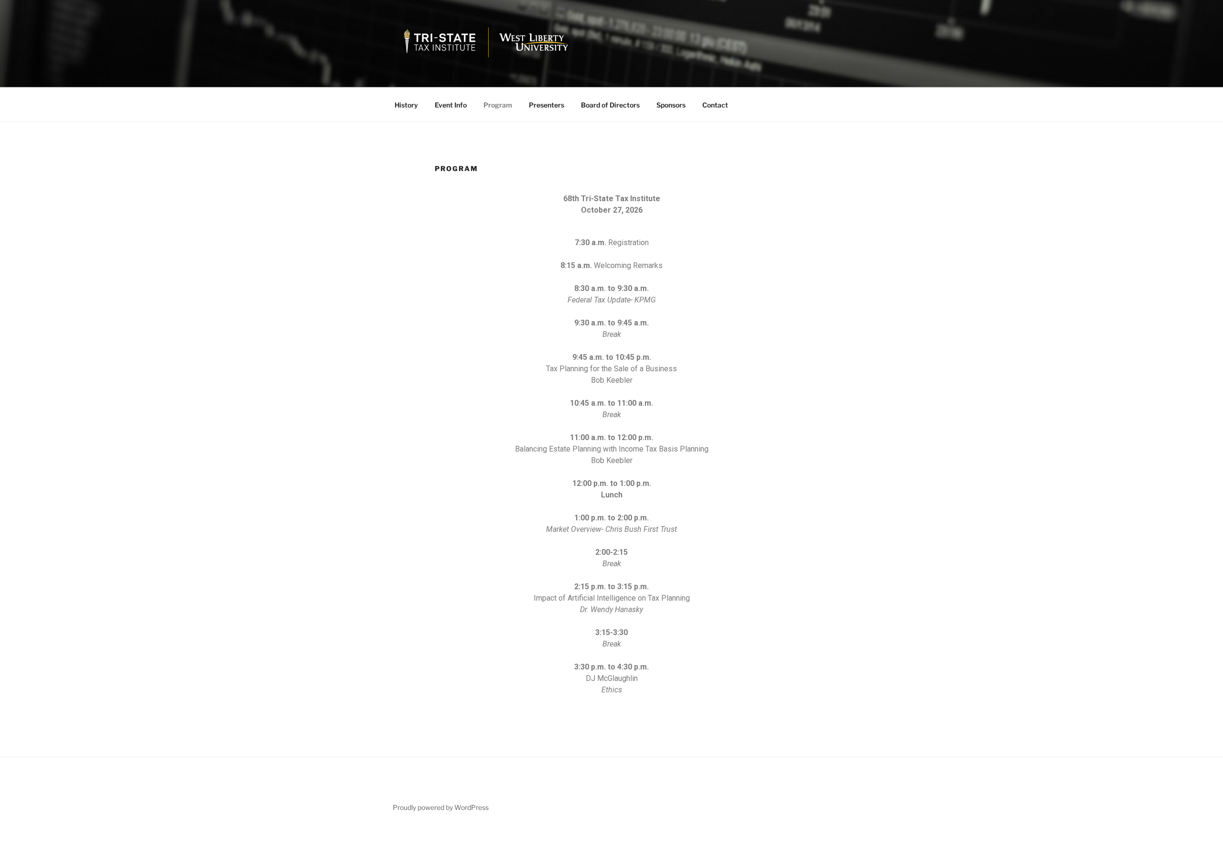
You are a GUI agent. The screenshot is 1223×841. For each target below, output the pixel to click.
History (406, 105)
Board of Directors (610, 105)
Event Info (451, 105)
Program (497, 105)
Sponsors (671, 105)
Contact (715, 105)
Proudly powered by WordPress (441, 807)
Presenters (546, 105)
